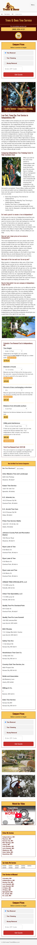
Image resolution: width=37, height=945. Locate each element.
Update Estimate (8, 441)
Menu (33, 5)
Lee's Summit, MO (8, 848)
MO (12, 14)
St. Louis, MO (6, 896)
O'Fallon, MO (6, 890)
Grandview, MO (7, 854)
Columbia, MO (7, 878)
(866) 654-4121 (18, 29)
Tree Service (7, 14)
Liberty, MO (6, 844)
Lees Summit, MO (8, 846)
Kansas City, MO (7, 841)
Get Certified (20, 468)
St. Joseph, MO (7, 894)
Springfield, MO (7, 892)
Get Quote (18, 74)
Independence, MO (8, 837)
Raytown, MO (6, 839)
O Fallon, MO (6, 888)
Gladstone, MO (7, 850)
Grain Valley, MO (7, 852)
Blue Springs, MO (8, 843)
